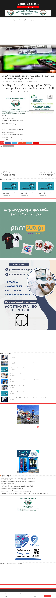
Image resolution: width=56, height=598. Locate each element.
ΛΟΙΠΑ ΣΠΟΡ (7, 20)
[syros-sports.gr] (28, 4)
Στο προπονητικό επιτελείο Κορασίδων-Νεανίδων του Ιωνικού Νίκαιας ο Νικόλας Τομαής (29, 397)
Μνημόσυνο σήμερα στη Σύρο (7, 483)
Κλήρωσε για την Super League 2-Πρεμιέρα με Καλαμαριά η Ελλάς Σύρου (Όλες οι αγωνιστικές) (30, 379)
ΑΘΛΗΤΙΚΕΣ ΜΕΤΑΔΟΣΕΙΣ (8, 146)
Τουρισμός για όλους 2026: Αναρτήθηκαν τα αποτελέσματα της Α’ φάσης (17, 486)
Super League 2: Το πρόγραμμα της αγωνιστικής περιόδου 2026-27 (16, 491)
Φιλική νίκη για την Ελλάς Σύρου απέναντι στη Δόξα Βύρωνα (22, 362)
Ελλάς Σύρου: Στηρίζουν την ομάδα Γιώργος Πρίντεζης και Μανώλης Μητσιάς (18, 485)
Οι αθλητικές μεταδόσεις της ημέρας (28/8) (18, 392)
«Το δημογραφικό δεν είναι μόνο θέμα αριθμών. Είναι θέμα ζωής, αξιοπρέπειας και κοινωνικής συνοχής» (24, 493)
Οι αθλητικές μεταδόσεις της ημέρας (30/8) (18, 368)
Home (2, 20)
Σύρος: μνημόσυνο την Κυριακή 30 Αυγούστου (11, 490)
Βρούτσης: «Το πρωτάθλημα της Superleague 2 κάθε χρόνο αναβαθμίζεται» (18, 481)
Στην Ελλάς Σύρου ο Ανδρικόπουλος (17, 385)
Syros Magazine (7, 476)
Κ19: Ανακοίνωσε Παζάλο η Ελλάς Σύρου (18, 356)
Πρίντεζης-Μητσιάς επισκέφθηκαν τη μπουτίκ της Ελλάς (21, 374)
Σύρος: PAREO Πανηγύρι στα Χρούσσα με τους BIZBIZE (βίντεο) (15, 479)
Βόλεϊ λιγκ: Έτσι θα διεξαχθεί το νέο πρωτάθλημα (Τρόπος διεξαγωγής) (46, 173)
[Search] (38, 427)
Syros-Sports (5, 81)
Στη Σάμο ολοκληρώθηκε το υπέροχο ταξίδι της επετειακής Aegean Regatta (18, 478)
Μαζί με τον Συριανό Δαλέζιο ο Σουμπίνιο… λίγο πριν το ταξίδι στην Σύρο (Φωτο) (10, 173)
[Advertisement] (28, 32)
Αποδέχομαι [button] (47, 596)
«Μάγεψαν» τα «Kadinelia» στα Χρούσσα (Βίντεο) (12, 488)
